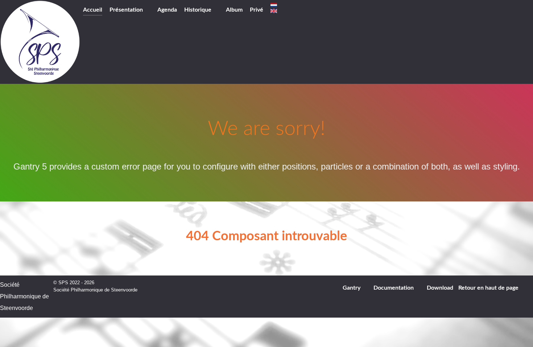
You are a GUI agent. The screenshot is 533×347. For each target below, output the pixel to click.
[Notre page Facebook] (289, 11)
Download (440, 288)
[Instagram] (320, 11)
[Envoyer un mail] (524, 12)
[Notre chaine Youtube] (310, 11)
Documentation (393, 288)
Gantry (351, 288)
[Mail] (330, 11)
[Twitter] (299, 11)
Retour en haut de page (489, 288)
